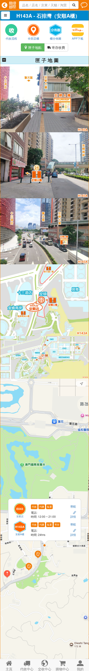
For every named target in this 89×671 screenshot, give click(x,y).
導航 (73, 506)
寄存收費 (56, 47)
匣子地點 (33, 47)
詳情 (73, 516)
